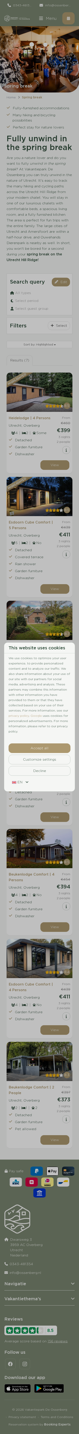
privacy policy (19, 715)
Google (36, 715)
